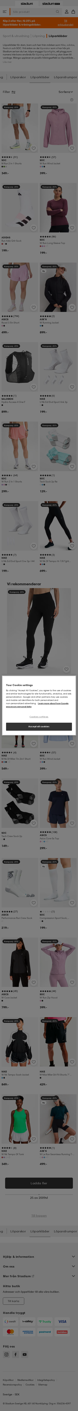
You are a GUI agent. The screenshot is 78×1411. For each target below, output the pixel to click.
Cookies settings (39, 716)
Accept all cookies (38, 726)
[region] (39, 705)
